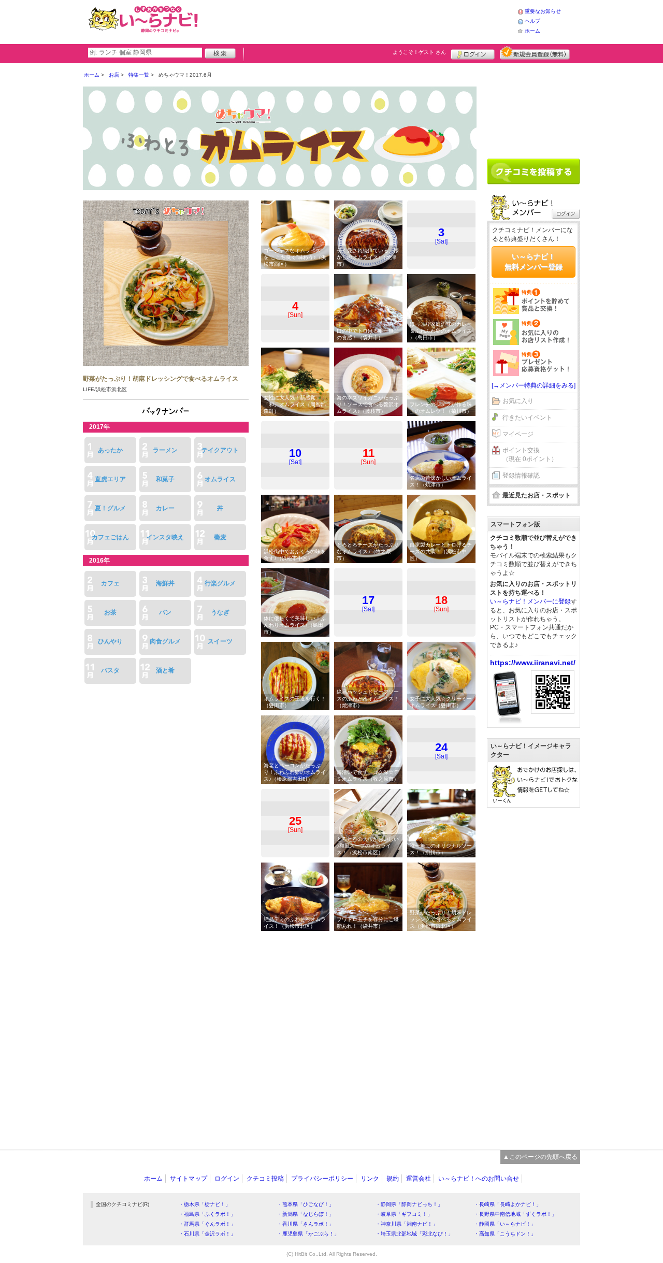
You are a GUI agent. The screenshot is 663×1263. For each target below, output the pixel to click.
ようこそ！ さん (419, 52)
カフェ (110, 583)
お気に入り (518, 401)
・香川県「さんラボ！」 (305, 1224)
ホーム (532, 31)
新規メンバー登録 (535, 53)
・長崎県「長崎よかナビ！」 (507, 1204)
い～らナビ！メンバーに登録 (530, 601)
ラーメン (165, 450)
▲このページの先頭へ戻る (540, 1156)
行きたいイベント (527, 417)
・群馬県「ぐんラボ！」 (207, 1224)
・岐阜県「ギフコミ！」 (404, 1214)
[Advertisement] (359, 20)
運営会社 (418, 1178)
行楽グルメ (220, 583)
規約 (392, 1178)
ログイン (473, 53)
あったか (110, 450)
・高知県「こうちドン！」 (505, 1234)
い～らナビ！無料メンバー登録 (534, 261)
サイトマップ (188, 1178)
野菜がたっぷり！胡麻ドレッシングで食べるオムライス (160, 378)
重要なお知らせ (543, 11)
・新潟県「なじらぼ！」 (305, 1214)
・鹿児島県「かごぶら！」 (308, 1234)
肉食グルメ (165, 641)
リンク (370, 1178)
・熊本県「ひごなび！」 (305, 1204)
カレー (165, 508)
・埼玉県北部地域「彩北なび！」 (414, 1234)
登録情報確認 (521, 475)
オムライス (220, 479)
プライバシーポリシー (322, 1178)
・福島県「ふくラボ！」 (207, 1214)
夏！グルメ (110, 508)
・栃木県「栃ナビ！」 (204, 1204)
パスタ (110, 670)
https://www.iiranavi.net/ (532, 662)
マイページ (518, 434)
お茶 (110, 612)
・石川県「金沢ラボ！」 (207, 1234)
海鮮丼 (165, 583)
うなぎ (220, 612)
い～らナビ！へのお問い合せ (478, 1178)
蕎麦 (220, 537)
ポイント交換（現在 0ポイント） (529, 455)
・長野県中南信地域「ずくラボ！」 (515, 1214)
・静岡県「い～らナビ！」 (505, 1224)
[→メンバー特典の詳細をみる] (533, 385)
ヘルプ (532, 21)
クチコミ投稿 (265, 1178)
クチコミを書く (533, 171)
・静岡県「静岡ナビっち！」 (409, 1204)
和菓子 (165, 479)
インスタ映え (165, 537)
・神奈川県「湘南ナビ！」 (407, 1224)
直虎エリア (110, 479)
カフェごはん (110, 537)
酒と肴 (165, 670)
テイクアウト (220, 450)
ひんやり (110, 641)
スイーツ (220, 641)
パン (165, 612)
